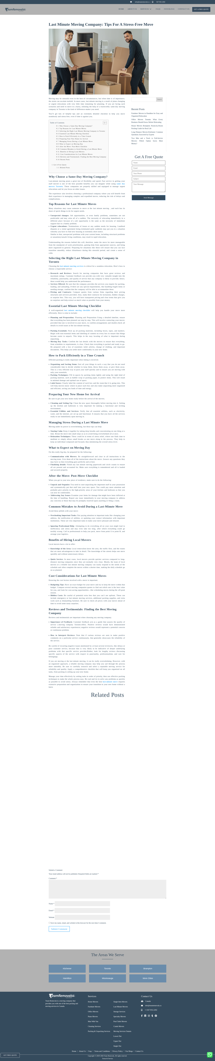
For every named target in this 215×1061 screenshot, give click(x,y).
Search (159, 99)
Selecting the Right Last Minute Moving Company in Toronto (82, 131)
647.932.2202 (160, 2)
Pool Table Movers (120, 1021)
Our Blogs (169, 9)
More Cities (148, 978)
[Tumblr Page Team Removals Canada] (152, 1016)
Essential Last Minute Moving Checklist (74, 134)
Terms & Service (107, 1058)
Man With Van (93, 1021)
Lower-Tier (117, 1036)
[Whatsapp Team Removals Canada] (210, 1055)
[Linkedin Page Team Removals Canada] (145, 1016)
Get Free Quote (10, 1055)
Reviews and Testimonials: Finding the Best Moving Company (83, 157)
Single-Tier (117, 1046)
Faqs (90, 1051)
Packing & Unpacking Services (99, 1031)
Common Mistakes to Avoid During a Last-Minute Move (81, 149)
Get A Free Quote (201, 9)
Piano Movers (93, 1016)
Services (144, 9)
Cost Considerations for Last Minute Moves (76, 154)
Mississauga (107, 978)
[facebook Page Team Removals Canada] (142, 1016)
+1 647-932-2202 (151, 1010)
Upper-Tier (117, 1041)
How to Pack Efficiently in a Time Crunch (75, 136)
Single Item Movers (120, 1002)
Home (121, 9)
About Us (132, 9)
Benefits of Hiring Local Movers (72, 152)
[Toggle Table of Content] (103, 123)
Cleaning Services (94, 1026)
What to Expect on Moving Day (71, 144)
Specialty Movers (119, 1016)
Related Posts (65, 167)
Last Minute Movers (120, 1007)
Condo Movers (118, 1026)
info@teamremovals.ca (142, 2)
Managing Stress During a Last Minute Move (76, 141)
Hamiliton (67, 978)
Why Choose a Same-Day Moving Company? (75, 126)
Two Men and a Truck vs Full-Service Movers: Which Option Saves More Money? (147, 141)
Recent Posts (65, 159)
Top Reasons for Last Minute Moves (72, 128)
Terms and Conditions (102, 1051)
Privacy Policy (117, 1051)
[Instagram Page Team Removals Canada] (149, 1016)
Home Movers (93, 1002)
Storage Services (119, 1012)
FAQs (158, 9)
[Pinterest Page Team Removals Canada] (156, 1016)
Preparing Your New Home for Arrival (73, 139)
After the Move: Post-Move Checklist (73, 146)
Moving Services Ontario (122, 1031)
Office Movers (93, 1012)
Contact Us (183, 9)
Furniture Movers (94, 1007)
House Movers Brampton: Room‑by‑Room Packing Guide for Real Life (89, 974)
